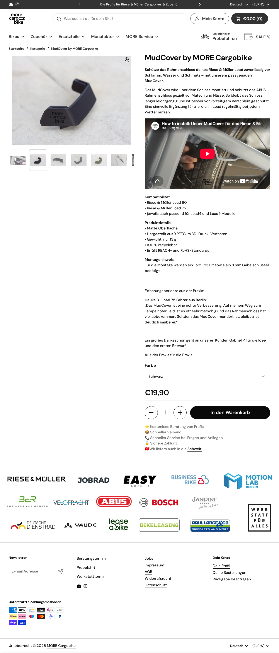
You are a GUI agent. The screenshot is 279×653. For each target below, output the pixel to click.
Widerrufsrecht (158, 578)
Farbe (150, 365)
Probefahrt (86, 567)
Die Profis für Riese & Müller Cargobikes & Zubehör (139, 4)
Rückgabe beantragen (232, 579)
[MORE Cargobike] (17, 18)
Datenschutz (156, 585)
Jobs (149, 558)
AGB (148, 571)
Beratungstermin (91, 558)
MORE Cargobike (61, 645)
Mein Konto (213, 18)
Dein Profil (221, 565)
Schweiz (194, 448)
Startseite (16, 48)
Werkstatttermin (91, 576)
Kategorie (37, 48)
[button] (249, 18)
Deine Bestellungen (229, 572)
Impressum (154, 565)
